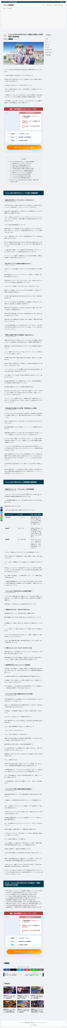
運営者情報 (27, 1022)
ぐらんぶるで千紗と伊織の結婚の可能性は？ (21, 177)
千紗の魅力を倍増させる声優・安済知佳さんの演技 (23, 168)
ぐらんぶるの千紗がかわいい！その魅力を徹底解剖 (22, 161)
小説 (48, 47)
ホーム (22, 1022)
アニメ (48, 41)
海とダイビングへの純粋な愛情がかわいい (21, 165)
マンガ (48, 44)
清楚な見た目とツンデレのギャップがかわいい (22, 163)
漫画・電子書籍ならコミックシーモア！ (23, 109)
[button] (6, 970)
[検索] (63, 2)
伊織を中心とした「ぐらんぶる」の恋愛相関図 (22, 172)
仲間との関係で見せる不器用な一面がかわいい (22, 167)
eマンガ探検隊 (8, 5)
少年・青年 (11, 39)
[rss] (61, 2)
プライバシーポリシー (41, 1022)
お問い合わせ (33, 1022)
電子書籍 (49, 55)
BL (47, 38)
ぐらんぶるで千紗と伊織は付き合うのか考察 (21, 176)
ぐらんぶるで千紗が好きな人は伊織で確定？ (21, 174)
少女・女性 (49, 49)
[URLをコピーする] (40, 970)
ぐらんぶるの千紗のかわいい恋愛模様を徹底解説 (21, 171)
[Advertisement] (33, 19)
